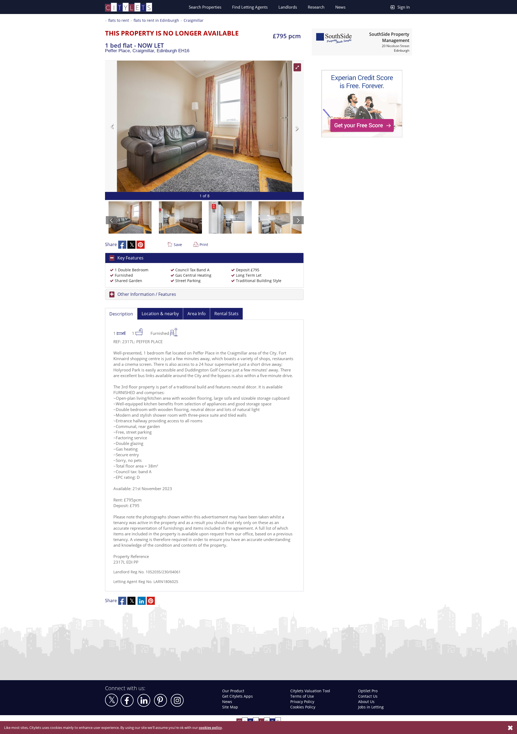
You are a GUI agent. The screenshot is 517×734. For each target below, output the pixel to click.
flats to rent (118, 20)
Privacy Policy (302, 701)
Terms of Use (302, 696)
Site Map (230, 707)
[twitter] (111, 700)
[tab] (204, 258)
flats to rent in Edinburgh (156, 20)
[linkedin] (143, 700)
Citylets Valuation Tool (310, 690)
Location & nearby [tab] (160, 314)
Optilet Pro (368, 690)
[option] (204, 126)
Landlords (287, 7)
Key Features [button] (130, 258)
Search (205, 7)
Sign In (403, 7)
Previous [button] (157, 126)
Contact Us (368, 696)
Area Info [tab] (196, 314)
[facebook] (127, 700)
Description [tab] (121, 314)
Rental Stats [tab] (226, 314)
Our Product (233, 690)
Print (204, 244)
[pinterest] (160, 700)
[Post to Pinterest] (141, 245)
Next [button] (251, 126)
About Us (366, 701)
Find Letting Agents (250, 7)
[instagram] (177, 700)
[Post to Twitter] (131, 245)
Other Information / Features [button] (146, 294)
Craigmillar (194, 20)
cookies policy (210, 727)
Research (316, 7)
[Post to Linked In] (142, 601)
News (340, 7)
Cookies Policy (302, 707)
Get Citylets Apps (237, 696)
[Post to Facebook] (122, 245)
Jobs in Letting (371, 707)
